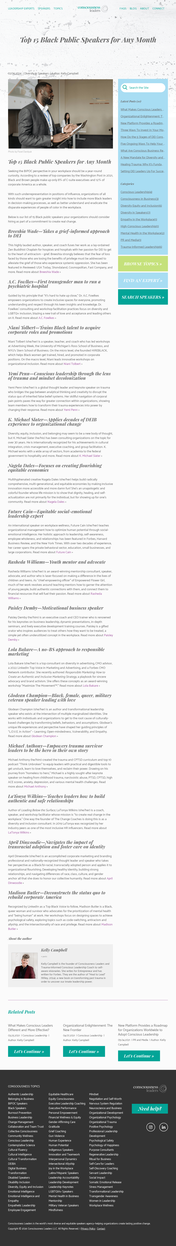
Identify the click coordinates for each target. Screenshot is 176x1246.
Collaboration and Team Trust (26, 1126)
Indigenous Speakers (61, 1150)
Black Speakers (17, 1108)
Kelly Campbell (54, 950)
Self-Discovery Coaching (103, 1168)
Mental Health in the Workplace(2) (142, 233)
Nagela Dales (55, 501)
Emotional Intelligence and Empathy (24, 1198)
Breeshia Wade (49, 272)
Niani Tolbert (72, 364)
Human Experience (60, 1140)
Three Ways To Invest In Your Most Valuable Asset (143, 130)
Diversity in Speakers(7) (135, 212)
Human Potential (59, 1145)
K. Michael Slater (89, 456)
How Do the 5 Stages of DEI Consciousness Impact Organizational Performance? (143, 137)
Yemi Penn (71, 410)
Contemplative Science (21, 1145)
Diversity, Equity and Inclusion (25, 1187)
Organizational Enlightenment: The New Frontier (143, 116)
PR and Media (140, 1040)
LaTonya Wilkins (18, 832)
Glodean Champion (43, 736)
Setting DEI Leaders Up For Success (143, 171)
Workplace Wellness (101, 1205)
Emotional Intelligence (21, 1191)
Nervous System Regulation (105, 1103)
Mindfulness (56, 1210)
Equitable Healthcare (61, 1094)
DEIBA (12, 1163)
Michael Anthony (35, 786)
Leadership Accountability (64, 1177)
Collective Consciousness (22, 1131)
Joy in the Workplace (61, 1168)
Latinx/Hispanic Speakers (64, 1173)
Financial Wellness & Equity (65, 1117)
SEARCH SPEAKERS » (143, 297)
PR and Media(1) (131, 240)
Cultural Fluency (17, 1150)
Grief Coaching (57, 1131)
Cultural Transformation (22, 1159)
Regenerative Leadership (103, 1154)
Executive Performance (62, 1108)
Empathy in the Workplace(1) (139, 219)
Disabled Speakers (19, 1177)
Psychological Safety (101, 1140)
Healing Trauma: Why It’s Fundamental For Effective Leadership (143, 164)
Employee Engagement (22, 1210)
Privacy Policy (88, 1229)
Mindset (93, 1094)
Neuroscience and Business (105, 1108)
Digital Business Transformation (17, 1171)
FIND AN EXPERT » (143, 280)
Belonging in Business (21, 1099)
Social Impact (97, 1177)
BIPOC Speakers (17, 1103)
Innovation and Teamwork (64, 1154)
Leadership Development (63, 1182)
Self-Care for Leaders (101, 1163)
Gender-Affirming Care (62, 1122)
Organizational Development (106, 1112)
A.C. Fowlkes (46, 318)
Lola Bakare (90, 685)
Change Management (20, 1122)
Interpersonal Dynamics (63, 1159)
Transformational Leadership (106, 1191)
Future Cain (63, 552)
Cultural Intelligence (20, 1154)
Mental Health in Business (64, 1196)
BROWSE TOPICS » (143, 263)
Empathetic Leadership (21, 1205)
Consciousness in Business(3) (140, 199)
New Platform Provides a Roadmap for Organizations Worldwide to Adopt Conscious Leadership (143, 123)
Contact (101, 1229)
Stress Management (101, 1187)
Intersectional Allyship (62, 1163)
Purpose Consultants (101, 1150)
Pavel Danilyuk (25, 152)
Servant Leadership (100, 1173)
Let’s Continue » (29, 1051)
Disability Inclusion (19, 1182)
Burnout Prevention (19, 1112)
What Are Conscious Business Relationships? (143, 150)
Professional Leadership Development (103, 1133)
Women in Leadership (102, 1200)
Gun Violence (56, 1136)
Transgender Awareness (103, 1196)
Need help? (149, 1109)
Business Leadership (20, 1117)
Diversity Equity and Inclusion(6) (141, 205)
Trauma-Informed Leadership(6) (141, 247)
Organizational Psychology (105, 1117)
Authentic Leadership (20, 1094)
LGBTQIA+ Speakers (61, 1191)
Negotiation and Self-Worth (105, 1099)
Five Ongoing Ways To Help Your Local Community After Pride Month (143, 143)
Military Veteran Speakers (64, 1205)
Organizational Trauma (103, 1122)
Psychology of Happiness (104, 1145)
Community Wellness (20, 1136)
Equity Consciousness (61, 1099)
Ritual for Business (100, 1159)
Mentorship (55, 1200)
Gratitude (54, 1126)
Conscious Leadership (35, 1035)
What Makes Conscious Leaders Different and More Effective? (143, 109)
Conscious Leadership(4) (136, 192)
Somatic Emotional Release (105, 1182)
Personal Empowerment (63, 1112)
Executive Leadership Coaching (67, 1103)
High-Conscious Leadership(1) (140, 226)
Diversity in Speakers (36, 73)
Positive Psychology (101, 1126)
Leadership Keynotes (61, 1187)
